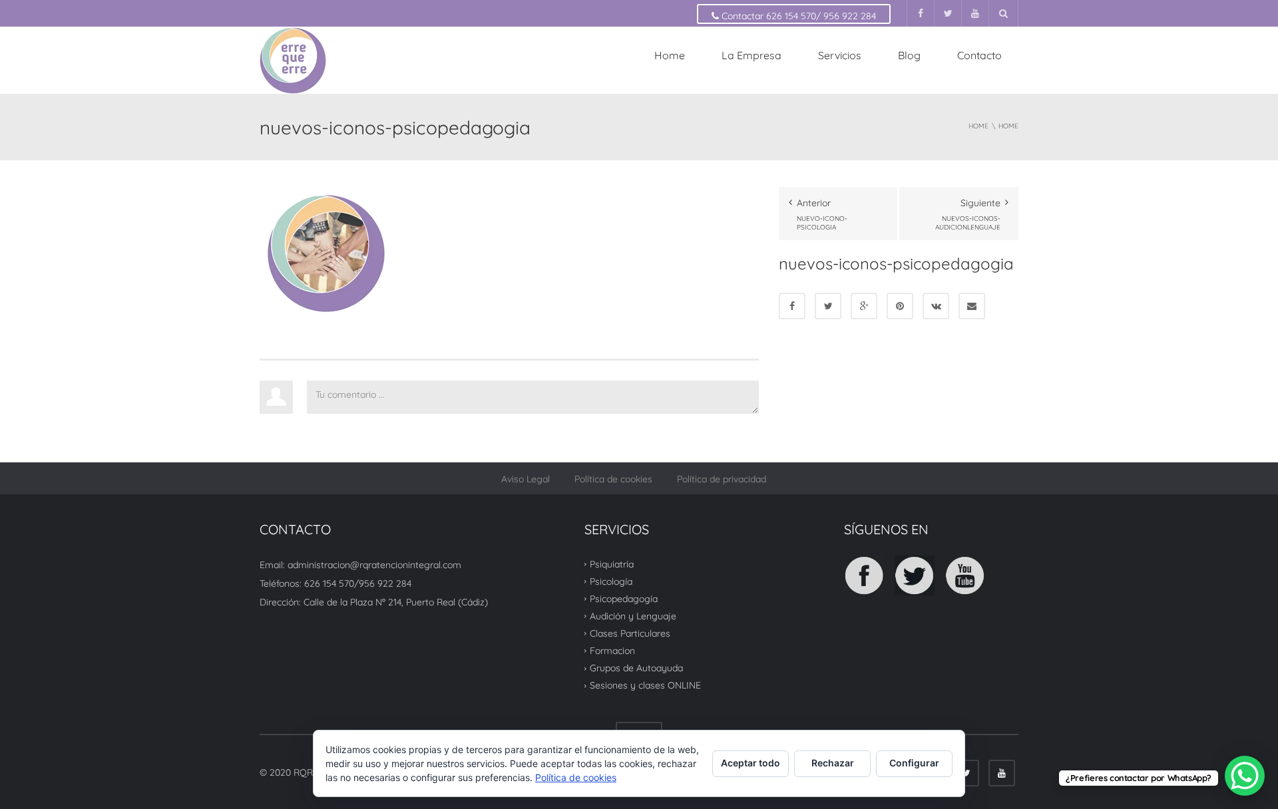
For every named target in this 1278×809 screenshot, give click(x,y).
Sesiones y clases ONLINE (645, 685)
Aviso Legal (525, 479)
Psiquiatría (612, 563)
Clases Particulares (630, 633)
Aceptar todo (750, 762)
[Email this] (971, 306)
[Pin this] (900, 306)
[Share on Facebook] (792, 306)
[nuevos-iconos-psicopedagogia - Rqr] (293, 60)
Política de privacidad (721, 479)
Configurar (914, 762)
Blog (909, 55)
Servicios (839, 55)
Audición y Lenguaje (633, 616)
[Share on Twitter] (828, 306)
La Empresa (751, 55)
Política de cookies (613, 479)
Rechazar (832, 762)
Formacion (612, 651)
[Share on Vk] (936, 306)
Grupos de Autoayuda (636, 668)
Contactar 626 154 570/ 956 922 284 (797, 16)
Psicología (611, 581)
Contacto (979, 55)
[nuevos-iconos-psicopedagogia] (326, 253)
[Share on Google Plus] (864, 306)
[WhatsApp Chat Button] (1245, 776)
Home (669, 55)
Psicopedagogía (624, 599)
